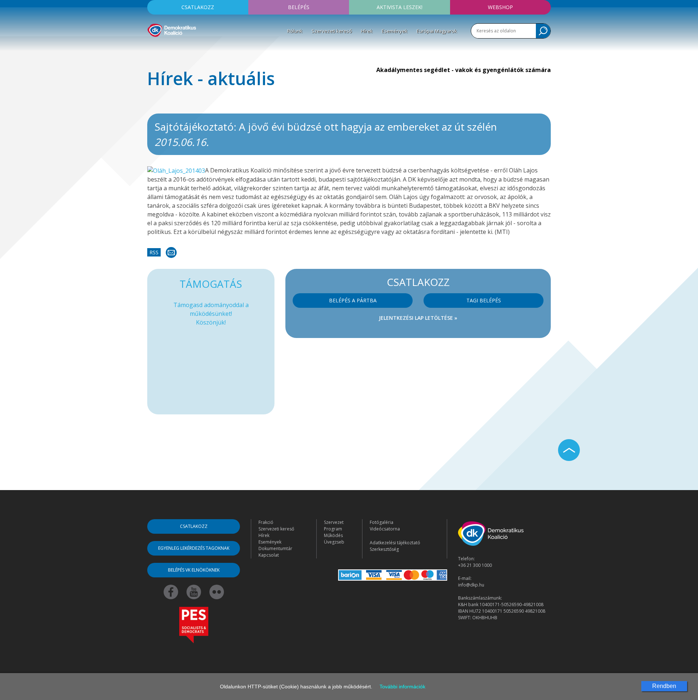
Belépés (298, 7)
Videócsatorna (385, 529)
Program (333, 529)
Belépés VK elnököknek (194, 570)
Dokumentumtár (275, 548)
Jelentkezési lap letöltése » (418, 317)
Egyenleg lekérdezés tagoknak (193, 548)
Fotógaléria (381, 522)
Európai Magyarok (437, 31)
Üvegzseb (334, 542)
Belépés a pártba (353, 300)
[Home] (171, 29)
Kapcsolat (268, 555)
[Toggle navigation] (152, 47)
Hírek (367, 31)
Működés (333, 535)
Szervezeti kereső (332, 31)
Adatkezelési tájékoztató (395, 543)
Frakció (265, 522)
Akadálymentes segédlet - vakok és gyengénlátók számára (463, 70)
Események (395, 31)
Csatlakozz (197, 7)
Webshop (500, 7)
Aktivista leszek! (399, 7)
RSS (154, 252)
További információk (402, 686)
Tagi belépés (483, 300)
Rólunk (294, 31)
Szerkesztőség (384, 549)
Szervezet (334, 522)
